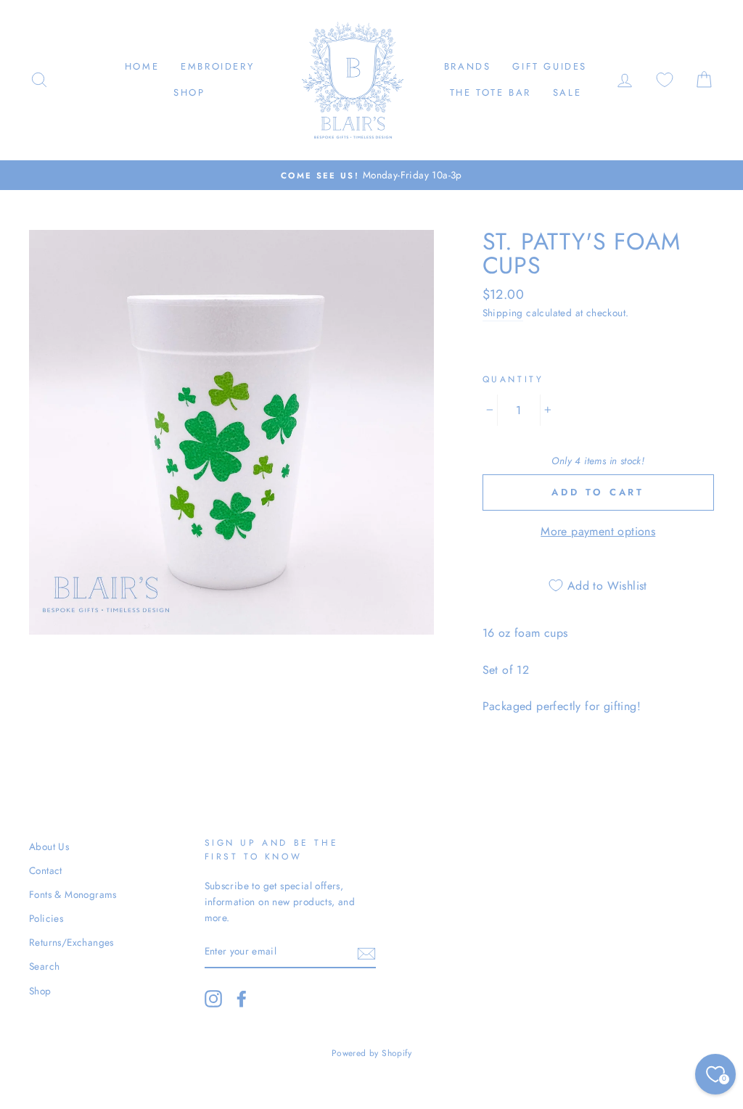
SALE (567, 92)
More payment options (598, 531)
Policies (46, 918)
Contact (45, 870)
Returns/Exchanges (71, 942)
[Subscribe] (366, 952)
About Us (49, 846)
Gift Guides (549, 66)
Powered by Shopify (371, 1053)
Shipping (503, 312)
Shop (189, 92)
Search (44, 966)
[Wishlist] (664, 80)
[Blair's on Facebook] (241, 998)
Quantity (513, 379)
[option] (371, 176)
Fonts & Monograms (73, 894)
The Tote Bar (490, 92)
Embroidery (217, 66)
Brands (467, 66)
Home (142, 66)
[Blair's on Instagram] (213, 998)
